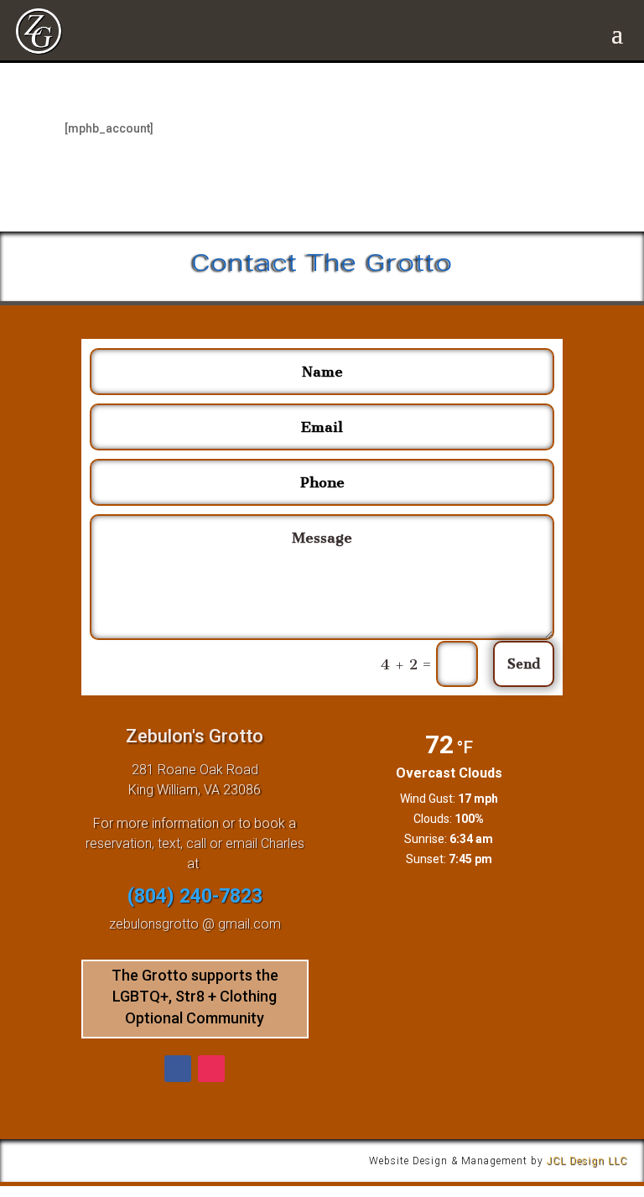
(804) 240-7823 (194, 896)
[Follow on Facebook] (177, 1068)
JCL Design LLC (587, 1161)
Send (523, 664)
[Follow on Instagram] (211, 1068)
